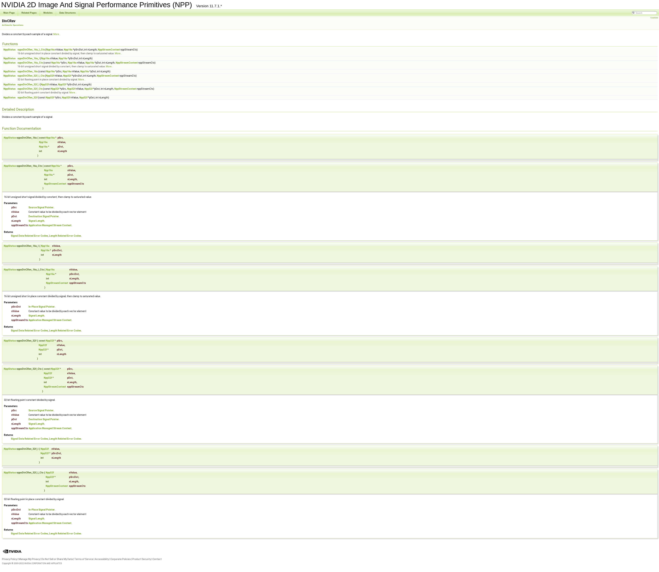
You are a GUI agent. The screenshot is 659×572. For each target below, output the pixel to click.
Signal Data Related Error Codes (29, 235)
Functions (654, 18)
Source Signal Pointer (41, 207)
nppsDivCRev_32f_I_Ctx (31, 75)
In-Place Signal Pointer (41, 306)
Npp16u (50, 49)
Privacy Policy (9, 559)
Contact (157, 559)
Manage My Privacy (29, 559)
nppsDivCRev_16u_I (29, 58)
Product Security (141, 559)
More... (57, 34)
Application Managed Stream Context (49, 225)
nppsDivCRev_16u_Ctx (30, 62)
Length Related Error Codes (65, 235)
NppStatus (9, 49)
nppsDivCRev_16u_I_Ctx (31, 49)
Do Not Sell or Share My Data (57, 559)
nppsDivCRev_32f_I (28, 84)
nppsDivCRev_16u (28, 71)
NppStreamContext (109, 49)
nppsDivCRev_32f (27, 97)
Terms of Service (83, 559)
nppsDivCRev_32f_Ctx (30, 88)
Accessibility (102, 559)
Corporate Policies (121, 559)
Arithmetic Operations (12, 25)
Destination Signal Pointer (43, 216)
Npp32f (50, 75)
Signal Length (36, 220)
